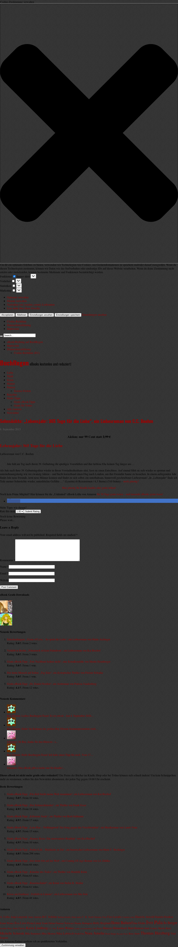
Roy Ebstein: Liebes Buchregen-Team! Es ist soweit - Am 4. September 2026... (50, 715)
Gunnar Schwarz (65, 923)
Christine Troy (100, 917)
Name (3, 566)
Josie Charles (19, 928)
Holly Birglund (102, 923)
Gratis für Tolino (23, 405)
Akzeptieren (7, 315)
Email (3, 573)
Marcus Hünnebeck (115, 928)
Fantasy (11, 387)
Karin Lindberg (37, 927)
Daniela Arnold (144, 917)
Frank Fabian (48, 923)
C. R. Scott (87, 917)
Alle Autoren (14, 409)
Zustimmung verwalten (12, 945)
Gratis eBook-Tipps (24, 402)
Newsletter (13, 412)
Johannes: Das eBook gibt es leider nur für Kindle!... (36, 768)
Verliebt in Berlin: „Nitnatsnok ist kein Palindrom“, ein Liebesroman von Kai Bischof (53, 650)
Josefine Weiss (6, 928)
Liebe (10, 372)
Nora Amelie (95, 933)
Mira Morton (49, 933)
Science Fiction (22, 391)
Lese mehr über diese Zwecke (23, 308)
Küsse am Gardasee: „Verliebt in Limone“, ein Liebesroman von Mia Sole (47, 894)
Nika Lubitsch (65, 933)
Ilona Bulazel (122, 922)
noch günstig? (131, 481)
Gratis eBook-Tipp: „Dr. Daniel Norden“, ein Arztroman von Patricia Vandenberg (51, 684)
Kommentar (7, 560)
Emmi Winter (7, 923)
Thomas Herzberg (155, 933)
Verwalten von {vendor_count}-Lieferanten (31, 304)
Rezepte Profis (122, 934)
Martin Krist (164, 928)
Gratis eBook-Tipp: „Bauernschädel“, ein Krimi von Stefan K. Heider (45, 883)
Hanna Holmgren (83, 923)
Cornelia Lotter (128, 917)
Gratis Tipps (14, 398)
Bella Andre (76, 917)
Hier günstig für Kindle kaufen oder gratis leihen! (89, 487)
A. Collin (5, 917)
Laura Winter (65, 928)
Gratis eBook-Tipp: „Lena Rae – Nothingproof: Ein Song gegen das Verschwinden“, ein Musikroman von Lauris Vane (72, 827)
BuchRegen (14, 362)
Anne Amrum (35, 917)
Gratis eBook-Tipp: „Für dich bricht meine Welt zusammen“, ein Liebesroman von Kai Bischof (59, 794)
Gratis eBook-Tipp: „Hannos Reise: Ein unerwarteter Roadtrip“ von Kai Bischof (51, 838)
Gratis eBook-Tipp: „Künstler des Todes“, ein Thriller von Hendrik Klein (47, 872)
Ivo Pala (154, 922)
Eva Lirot (20, 923)
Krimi (10, 380)
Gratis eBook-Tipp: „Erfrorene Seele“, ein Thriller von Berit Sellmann (45, 816)
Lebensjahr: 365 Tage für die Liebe (31, 445)
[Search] (1, 336)
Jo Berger (170, 922)
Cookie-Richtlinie (16, 321)
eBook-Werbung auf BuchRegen (25, 342)
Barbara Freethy (64, 917)
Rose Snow (134, 933)
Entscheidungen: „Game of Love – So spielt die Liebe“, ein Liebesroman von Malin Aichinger (58, 639)
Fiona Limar (34, 923)
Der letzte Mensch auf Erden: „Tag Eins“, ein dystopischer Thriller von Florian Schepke (55, 672)
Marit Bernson (136, 928)
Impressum (13, 328)
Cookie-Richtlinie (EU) (27, 353)
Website (4, 580)
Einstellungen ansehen (41, 315)
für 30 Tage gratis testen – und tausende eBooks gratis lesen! (130, 494)
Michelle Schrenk (12, 933)
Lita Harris (97, 928)
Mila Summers (33, 933)
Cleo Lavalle (114, 917)
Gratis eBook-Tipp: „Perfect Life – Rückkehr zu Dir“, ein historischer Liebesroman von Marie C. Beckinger (66, 849)
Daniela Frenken (164, 917)
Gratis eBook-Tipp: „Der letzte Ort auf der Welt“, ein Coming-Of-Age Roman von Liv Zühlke (58, 860)
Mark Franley (150, 928)
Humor (11, 383)
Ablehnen (21, 315)
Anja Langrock (19, 917)
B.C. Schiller (49, 917)
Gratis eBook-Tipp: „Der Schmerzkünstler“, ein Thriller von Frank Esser (46, 805)
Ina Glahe (139, 923)
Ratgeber (12, 394)
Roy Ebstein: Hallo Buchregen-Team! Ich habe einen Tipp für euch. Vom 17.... (50, 755)
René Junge (110, 933)
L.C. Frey (52, 928)
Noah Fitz (79, 933)
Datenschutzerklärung (19, 325)
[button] (89, 133)
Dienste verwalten (17, 301)
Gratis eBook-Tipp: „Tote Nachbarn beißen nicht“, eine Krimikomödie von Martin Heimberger (58, 661)
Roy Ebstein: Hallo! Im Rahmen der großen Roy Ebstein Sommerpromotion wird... (52, 728)
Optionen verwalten (18, 297)
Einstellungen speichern (68, 315)
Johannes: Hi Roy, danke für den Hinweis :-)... (32, 742)
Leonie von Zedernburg (83, 928)
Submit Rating (32, 511)
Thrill (10, 376)
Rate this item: (8, 511)
